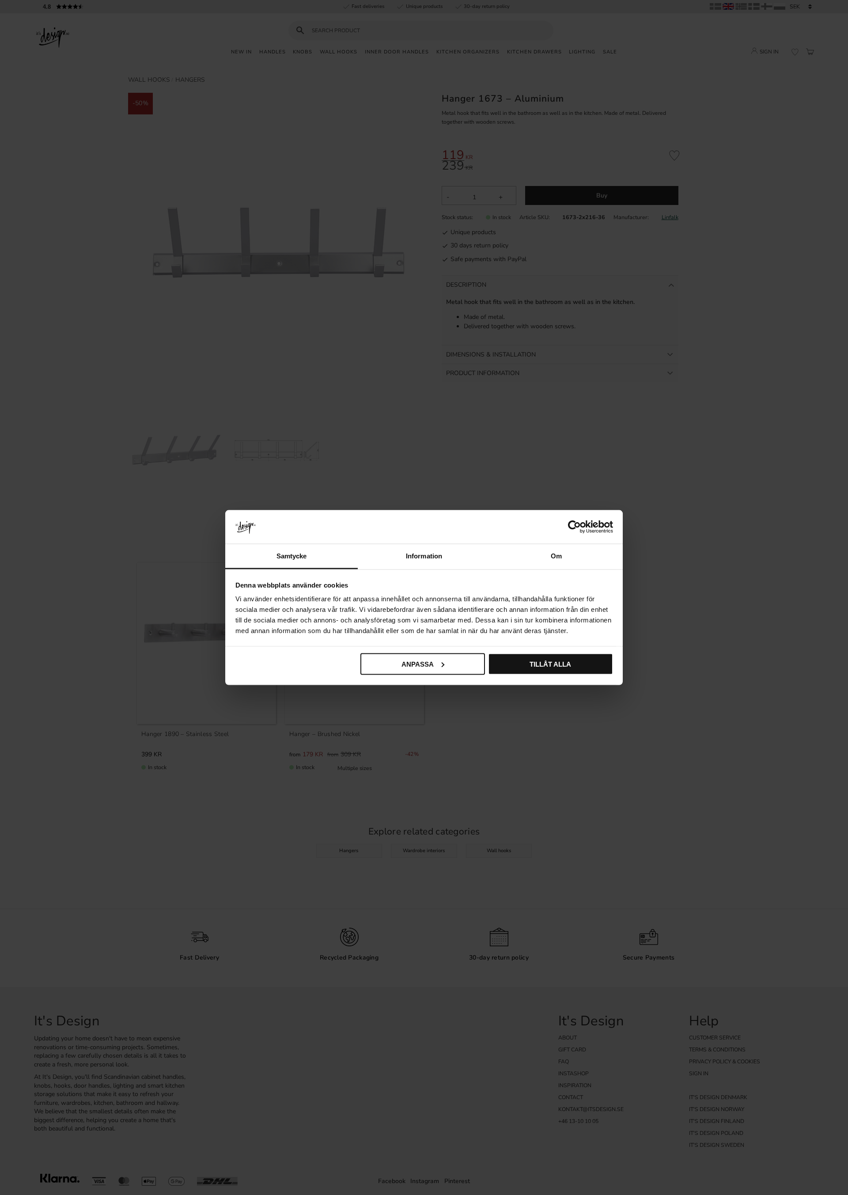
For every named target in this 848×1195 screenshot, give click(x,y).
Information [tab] (424, 556)
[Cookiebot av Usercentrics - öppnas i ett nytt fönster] (574, 526)
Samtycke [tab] (291, 556)
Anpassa (417, 664)
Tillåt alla (550, 664)
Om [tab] (556, 556)
